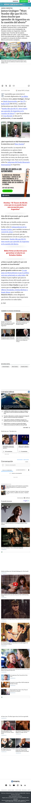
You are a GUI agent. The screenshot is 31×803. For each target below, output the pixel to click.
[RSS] (21, 785)
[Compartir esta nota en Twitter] (6, 85)
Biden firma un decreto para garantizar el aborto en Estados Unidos (15, 253)
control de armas (7, 232)
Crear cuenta (26, 459)
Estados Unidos (24, 366)
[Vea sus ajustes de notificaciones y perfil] (29, 1)
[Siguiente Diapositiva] (29, 443)
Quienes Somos (11, 790)
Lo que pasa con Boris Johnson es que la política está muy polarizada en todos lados (15, 272)
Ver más (25, 427)
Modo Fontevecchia (10, 101)
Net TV (22, 101)
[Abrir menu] (2, 4)
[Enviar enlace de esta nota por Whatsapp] (10, 85)
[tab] (7, 470)
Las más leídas (7, 392)
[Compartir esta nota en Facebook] (2, 85)
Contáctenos (18, 790)
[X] (10, 785)
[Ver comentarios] (29, 8)
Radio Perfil (5, 104)
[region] (15, 479)
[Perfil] (15, 782)
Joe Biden (24, 96)
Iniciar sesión (20, 459)
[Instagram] (17, 785)
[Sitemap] (25, 785)
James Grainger (5, 366)
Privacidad (24, 790)
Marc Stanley (19, 144)
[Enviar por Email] (13, 85)
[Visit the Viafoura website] (27, 498)
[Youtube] (14, 785)
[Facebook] (6, 785)
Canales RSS (4, 790)
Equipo (28, 790)
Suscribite (24, 1)
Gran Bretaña (7, 116)
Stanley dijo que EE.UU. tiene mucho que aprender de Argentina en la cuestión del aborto (14, 110)
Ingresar (15, 1)
